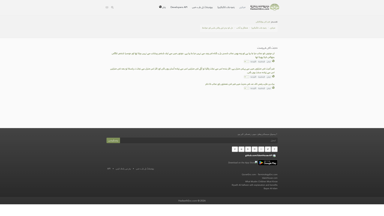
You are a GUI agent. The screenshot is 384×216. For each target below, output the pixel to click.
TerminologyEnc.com (268, 174)
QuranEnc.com (249, 174)
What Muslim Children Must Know (261, 181)
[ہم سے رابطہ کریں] (107, 7)
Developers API (179, 7)
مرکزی (242, 7)
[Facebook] (275, 149)
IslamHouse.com (270, 178)
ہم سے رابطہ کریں (123, 169)
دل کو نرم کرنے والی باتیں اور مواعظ (217, 28)
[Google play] (248, 149)
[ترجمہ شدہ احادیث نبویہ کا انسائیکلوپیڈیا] (265, 7)
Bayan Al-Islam (271, 188)
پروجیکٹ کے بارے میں (202, 7)
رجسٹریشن (113, 140)
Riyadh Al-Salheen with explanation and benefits (255, 185)
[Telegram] (255, 149)
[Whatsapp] (261, 149)
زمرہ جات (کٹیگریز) (226, 7)
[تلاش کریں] (112, 7)
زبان (164, 7)
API (109, 169)
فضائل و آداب (242, 28)
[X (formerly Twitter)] (268, 149)
